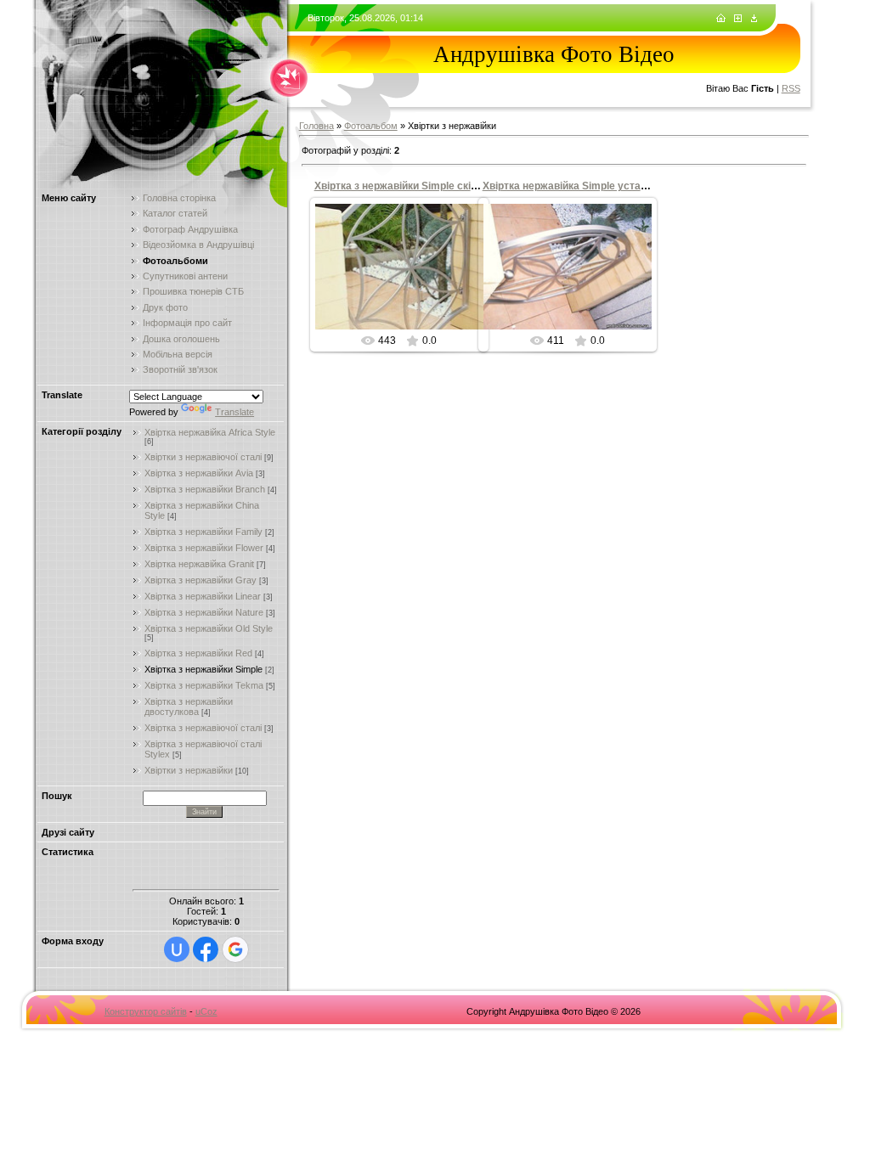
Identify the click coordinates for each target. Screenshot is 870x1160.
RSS (791, 88)
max (406, 292)
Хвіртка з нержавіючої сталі (203, 728)
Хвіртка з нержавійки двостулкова (188, 706)
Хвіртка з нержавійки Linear (202, 596)
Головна (316, 126)
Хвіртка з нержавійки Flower (203, 548)
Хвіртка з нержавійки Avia (198, 473)
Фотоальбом (371, 126)
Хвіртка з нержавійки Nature (203, 612)
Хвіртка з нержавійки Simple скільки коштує (424, 186)
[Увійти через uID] (176, 949)
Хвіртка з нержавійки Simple (203, 669)
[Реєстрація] (738, 19)
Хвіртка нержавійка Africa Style (209, 432)
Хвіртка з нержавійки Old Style (208, 628)
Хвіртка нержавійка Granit (199, 564)
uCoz (206, 1011)
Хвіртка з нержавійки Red (198, 653)
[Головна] (721, 19)
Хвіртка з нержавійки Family (203, 532)
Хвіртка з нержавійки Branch (204, 489)
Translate (234, 412)
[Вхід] (754, 19)
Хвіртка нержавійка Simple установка (576, 186)
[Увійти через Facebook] (205, 949)
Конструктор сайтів (146, 1011)
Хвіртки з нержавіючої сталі (203, 457)
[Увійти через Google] (235, 949)
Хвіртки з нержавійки (188, 770)
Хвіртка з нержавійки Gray (200, 580)
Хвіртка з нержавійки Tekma (203, 685)
